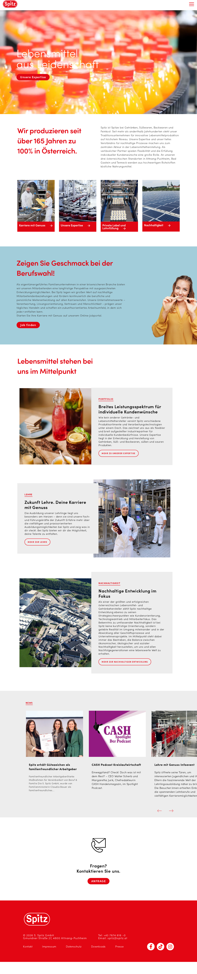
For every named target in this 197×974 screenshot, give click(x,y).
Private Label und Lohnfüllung (114, 226)
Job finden (28, 325)
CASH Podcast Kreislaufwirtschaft (116, 765)
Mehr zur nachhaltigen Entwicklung (125, 662)
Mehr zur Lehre (37, 542)
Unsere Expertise (33, 77)
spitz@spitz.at (117, 938)
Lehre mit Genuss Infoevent (174, 765)
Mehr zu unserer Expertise (118, 453)
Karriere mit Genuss (32, 225)
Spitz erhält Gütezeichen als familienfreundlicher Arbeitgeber (53, 767)
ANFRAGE (98, 881)
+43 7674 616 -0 (115, 935)
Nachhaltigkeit (154, 225)
